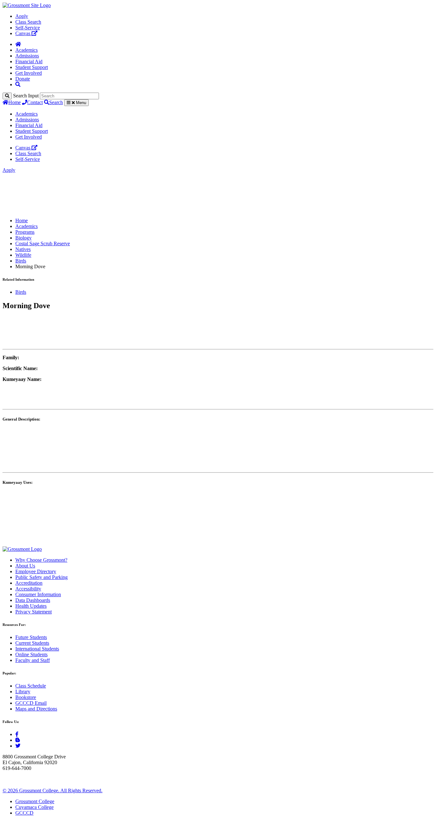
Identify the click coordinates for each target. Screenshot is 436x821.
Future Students (31, 637)
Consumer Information (38, 594)
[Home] (18, 44)
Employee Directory (35, 571)
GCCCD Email (31, 703)
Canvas (23, 33)
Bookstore (25, 697)
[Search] (7, 96)
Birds (20, 260)
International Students (37, 648)
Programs (24, 232)
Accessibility (28, 588)
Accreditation (28, 583)
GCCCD (24, 813)
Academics (26, 50)
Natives (23, 249)
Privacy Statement (33, 611)
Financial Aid (28, 61)
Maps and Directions (36, 708)
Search (56, 102)
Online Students (31, 654)
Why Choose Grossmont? (41, 560)
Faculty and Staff (32, 660)
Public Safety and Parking (41, 577)
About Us (25, 565)
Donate (22, 78)
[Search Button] (17, 84)
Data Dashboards (32, 600)
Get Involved (28, 73)
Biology (23, 237)
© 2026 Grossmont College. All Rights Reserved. (52, 790)
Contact (35, 102)
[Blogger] (17, 740)
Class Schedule (30, 685)
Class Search (28, 22)
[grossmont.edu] (27, 5)
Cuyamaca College (34, 807)
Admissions (27, 55)
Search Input (26, 95)
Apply (21, 16)
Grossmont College (34, 801)
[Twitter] (17, 746)
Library (22, 691)
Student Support (31, 67)
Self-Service (27, 27)
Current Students (32, 643)
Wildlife (23, 255)
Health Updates (31, 606)
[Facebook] (17, 734)
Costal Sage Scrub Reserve (42, 243)
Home (14, 102)
